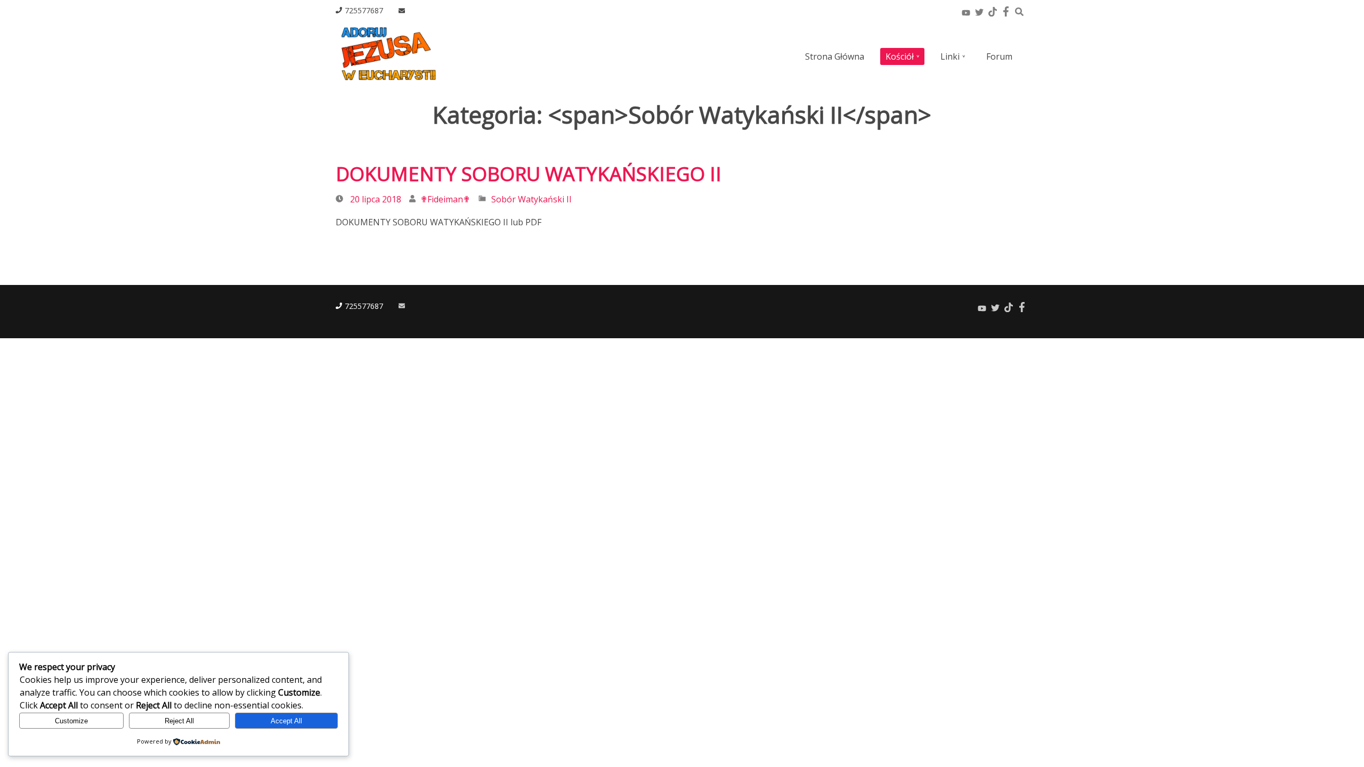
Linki (950, 56)
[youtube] (965, 10)
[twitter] (979, 10)
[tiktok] (992, 10)
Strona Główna (834, 56)
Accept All (286, 721)
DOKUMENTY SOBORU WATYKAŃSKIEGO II (528, 174)
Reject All (179, 721)
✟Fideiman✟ (445, 199)
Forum (999, 56)
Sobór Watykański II (531, 199)
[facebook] (1005, 10)
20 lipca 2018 (375, 199)
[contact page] (401, 11)
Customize (71, 721)
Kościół (900, 56)
